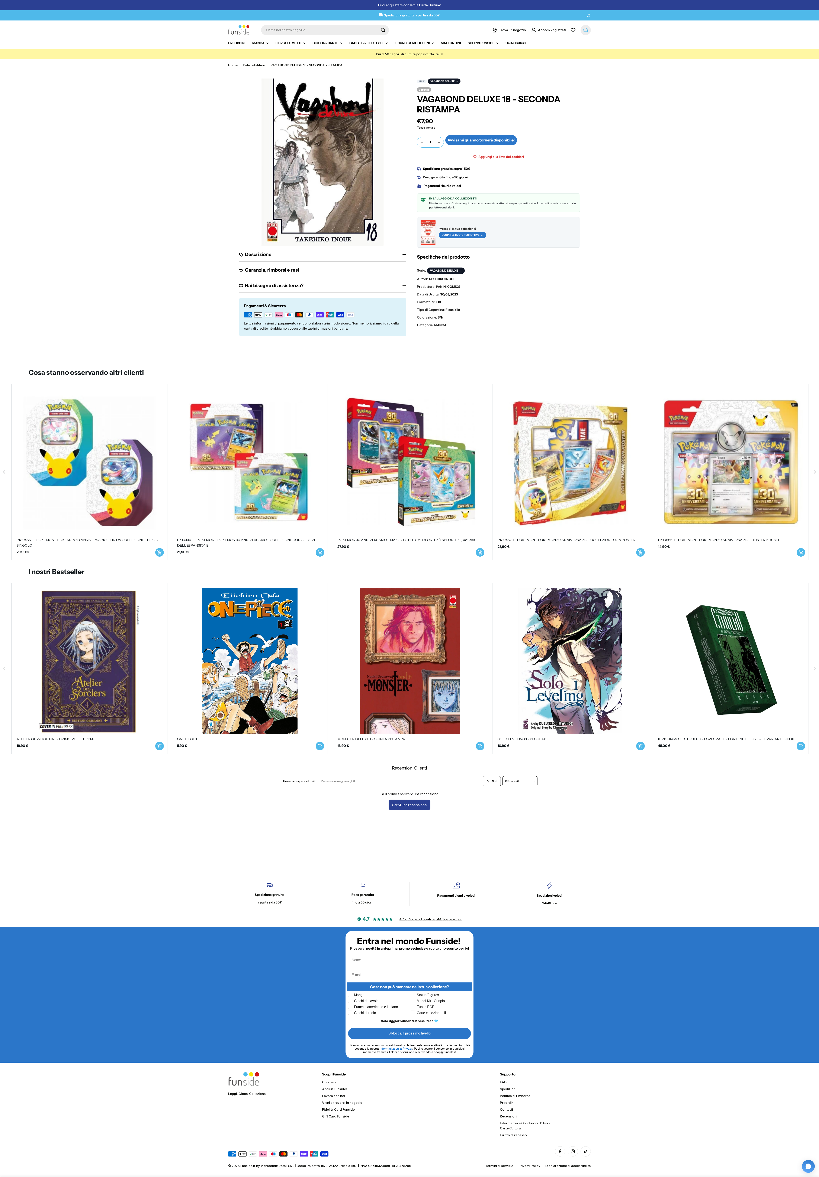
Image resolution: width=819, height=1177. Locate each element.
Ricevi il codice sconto (452, 623)
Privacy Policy (426, 636)
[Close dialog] (489, 539)
